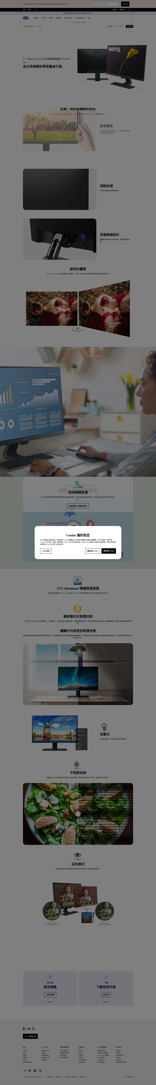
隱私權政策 (59, 544)
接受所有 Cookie (108, 551)
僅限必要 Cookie (92, 551)
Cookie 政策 (50, 544)
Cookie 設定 (46, 551)
